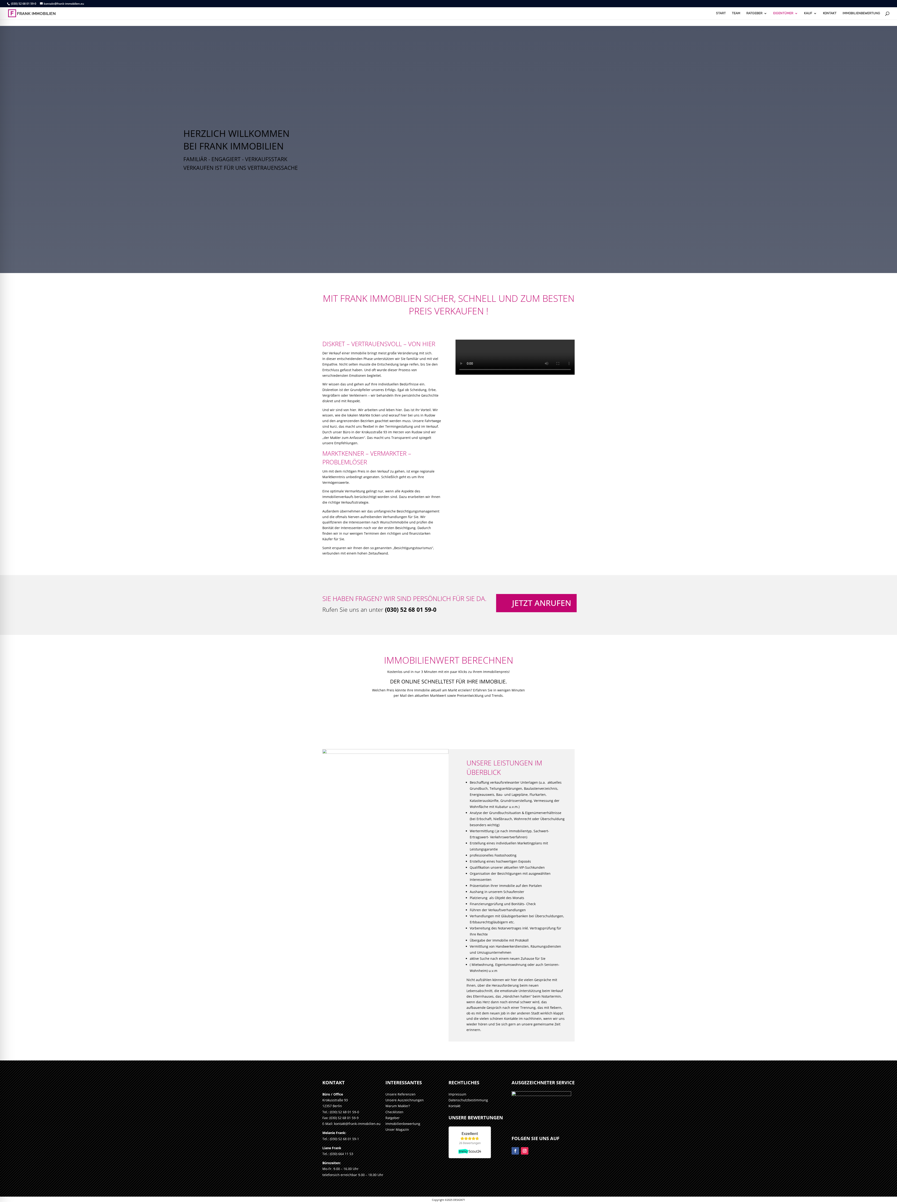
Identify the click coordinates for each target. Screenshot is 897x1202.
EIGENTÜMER (783, 13)
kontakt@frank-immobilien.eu (357, 1123)
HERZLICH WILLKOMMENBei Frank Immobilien (236, 139)
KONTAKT (829, 13)
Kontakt (454, 1106)
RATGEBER (754, 13)
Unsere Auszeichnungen (404, 1100)
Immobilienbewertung (402, 1123)
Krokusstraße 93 (335, 1100)
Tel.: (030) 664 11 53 (337, 1154)
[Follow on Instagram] (524, 1151)
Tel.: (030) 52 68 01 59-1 (340, 1139)
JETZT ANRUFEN (539, 602)
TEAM (736, 13)
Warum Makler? (397, 1106)
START (721, 13)
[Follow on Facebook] (515, 1151)
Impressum (457, 1094)
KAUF (808, 13)
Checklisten (394, 1112)
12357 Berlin (332, 1106)
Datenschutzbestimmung (468, 1100)
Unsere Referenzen (400, 1094)
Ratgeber (392, 1118)
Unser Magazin (397, 1129)
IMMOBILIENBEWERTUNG (861, 13)
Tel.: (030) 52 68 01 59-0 (340, 1112)
